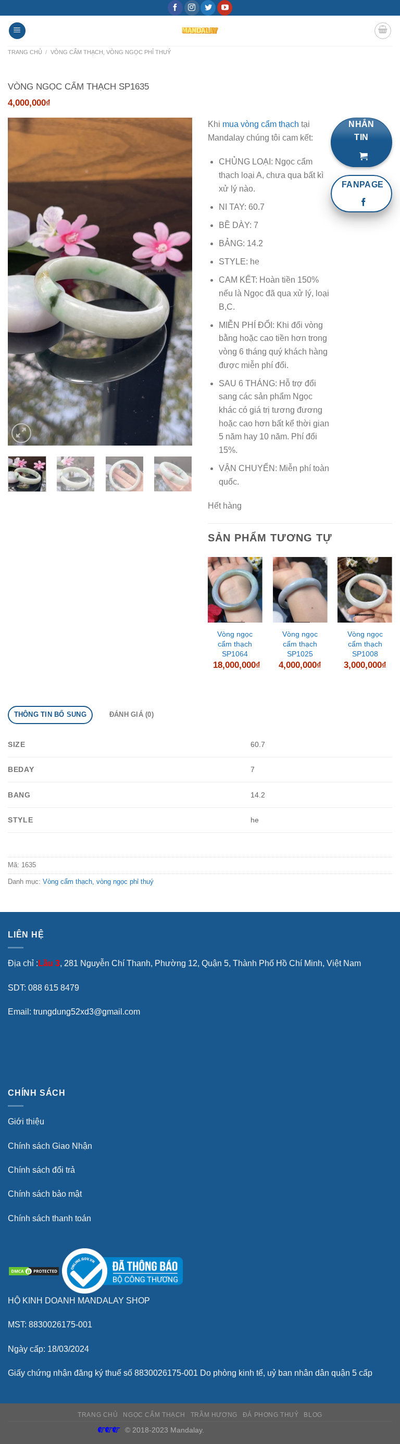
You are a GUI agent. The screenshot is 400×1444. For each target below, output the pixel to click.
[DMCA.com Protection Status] (34, 1270)
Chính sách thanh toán (49, 1218)
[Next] (175, 281)
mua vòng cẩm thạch (260, 124)
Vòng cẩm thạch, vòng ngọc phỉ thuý (111, 52)
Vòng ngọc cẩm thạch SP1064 (235, 643)
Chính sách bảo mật (45, 1193)
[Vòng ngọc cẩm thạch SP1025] (299, 590)
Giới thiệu (26, 1121)
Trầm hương (214, 1414)
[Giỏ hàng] (382, 30)
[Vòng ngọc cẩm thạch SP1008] (365, 590)
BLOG (313, 1414)
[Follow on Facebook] (175, 8)
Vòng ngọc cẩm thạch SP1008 (365, 643)
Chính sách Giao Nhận (50, 1146)
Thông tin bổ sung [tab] (50, 714)
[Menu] (17, 31)
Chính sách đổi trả (41, 1170)
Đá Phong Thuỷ (271, 1414)
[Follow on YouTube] (224, 8)
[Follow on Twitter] (208, 8)
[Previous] (24, 281)
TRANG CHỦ (98, 1414)
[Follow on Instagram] (191, 8)
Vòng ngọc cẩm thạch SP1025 (300, 643)
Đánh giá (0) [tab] (131, 714)
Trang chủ (25, 52)
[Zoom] (21, 433)
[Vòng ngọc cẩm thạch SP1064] (235, 590)
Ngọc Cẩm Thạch (154, 1414)
